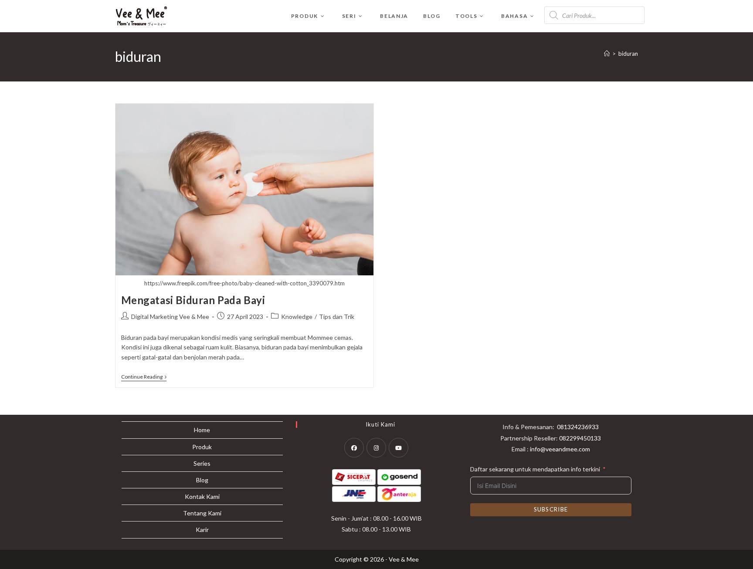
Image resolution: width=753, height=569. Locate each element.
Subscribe (551, 509)
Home (202, 430)
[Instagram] (376, 447)
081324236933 (578, 426)
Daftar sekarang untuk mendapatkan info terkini (535, 469)
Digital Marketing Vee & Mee (170, 316)
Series (201, 463)
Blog (202, 480)
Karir (202, 529)
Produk (202, 446)
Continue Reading (143, 377)
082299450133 (580, 438)
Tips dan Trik (336, 316)
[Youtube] (398, 447)
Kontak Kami (202, 496)
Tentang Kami (202, 513)
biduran (628, 53)
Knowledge (296, 316)
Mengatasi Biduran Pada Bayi (193, 300)
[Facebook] (354, 447)
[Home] (607, 53)
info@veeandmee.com (560, 449)
